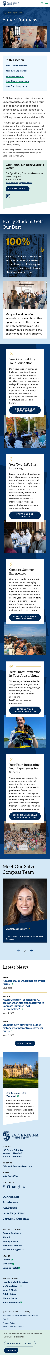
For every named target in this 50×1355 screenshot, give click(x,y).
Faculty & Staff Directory (15, 1281)
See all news (25, 1043)
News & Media (10, 1290)
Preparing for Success (25, 515)
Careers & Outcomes (16, 1218)
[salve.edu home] (11, 3)
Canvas (6, 1259)
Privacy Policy (9, 1323)
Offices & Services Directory (17, 1166)
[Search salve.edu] (42, 3)
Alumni (6, 1237)
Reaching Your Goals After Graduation (25, 816)
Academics (10, 1207)
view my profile (17, 189)
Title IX (5, 1319)
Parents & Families (12, 1245)
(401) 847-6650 (10, 1176)
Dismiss (11, 1350)
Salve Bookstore (11, 1302)
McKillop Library (11, 1286)
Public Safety (9, 1294)
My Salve (7, 1263)
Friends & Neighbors (13, 1249)
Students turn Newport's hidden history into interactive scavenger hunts (23, 1028)
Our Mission (11, 1197)
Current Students (12, 1233)
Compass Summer (15, 76)
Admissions (10, 1202)
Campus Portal (10, 1267)
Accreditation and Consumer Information (20, 1315)
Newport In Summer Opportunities (25, 617)
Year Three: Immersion (17, 81)
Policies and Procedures (13, 1327)
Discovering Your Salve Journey (25, 410)
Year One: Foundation (16, 65)
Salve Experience (14, 13)
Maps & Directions (12, 1156)
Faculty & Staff (10, 1241)
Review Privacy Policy (20, 1343)
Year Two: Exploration (16, 70)
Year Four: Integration (17, 86)
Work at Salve (10, 1298)
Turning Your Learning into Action (25, 710)
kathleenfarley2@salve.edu (19, 182)
